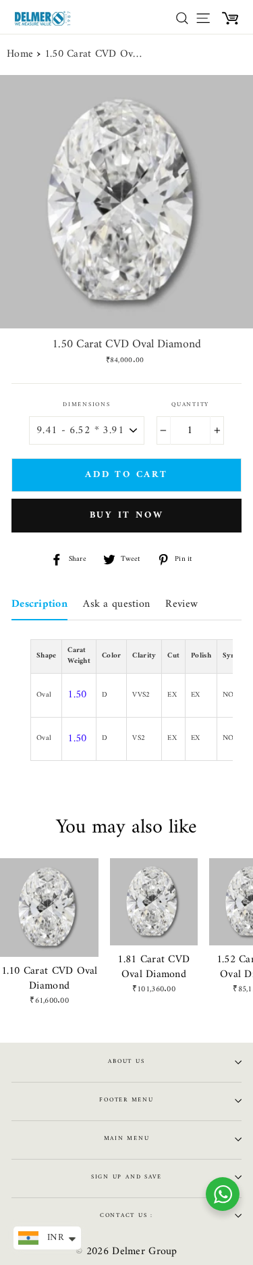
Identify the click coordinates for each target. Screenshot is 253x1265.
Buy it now (127, 515)
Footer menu (126, 1100)
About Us (126, 1061)
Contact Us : (126, 1215)
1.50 (76, 694)
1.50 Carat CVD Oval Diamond (95, 55)
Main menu (127, 1138)
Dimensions (87, 405)
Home (20, 55)
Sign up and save (126, 1177)
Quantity (190, 405)
